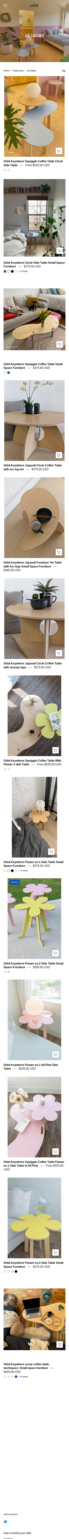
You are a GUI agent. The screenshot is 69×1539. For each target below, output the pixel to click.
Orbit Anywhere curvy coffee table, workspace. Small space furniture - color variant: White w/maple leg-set (12, 1376)
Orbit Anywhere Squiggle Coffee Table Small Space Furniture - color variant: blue (8, 372)
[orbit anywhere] (34, 5)
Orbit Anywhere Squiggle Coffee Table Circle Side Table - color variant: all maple (5, 170)
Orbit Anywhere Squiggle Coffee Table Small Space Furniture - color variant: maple (5, 372)
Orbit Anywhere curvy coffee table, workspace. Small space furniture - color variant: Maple (5, 1376)
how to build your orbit (17, 1533)
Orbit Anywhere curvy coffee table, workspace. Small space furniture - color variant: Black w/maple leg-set (8, 1376)
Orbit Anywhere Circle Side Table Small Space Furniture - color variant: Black (12, 271)
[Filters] (63, 70)
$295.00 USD (41, 967)
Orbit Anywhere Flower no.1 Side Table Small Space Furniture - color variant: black (12, 870)
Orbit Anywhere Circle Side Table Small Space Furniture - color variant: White (8, 271)
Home (7, 70)
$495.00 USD (12, 1371)
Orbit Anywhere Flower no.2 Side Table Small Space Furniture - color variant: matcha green (5, 972)
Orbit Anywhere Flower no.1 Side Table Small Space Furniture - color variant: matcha (16, 870)
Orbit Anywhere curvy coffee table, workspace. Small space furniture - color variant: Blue (16, 1376)
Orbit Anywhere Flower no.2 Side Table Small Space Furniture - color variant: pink (8, 972)
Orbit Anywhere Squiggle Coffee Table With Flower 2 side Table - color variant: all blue (8, 769)
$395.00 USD (12, 570)
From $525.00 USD (37, 165)
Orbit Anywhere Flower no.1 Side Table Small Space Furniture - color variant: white (8, 870)
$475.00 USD (41, 368)
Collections (18, 70)
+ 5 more (23, 271)
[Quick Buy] (59, 151)
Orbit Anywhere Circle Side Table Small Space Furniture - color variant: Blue (5, 271)
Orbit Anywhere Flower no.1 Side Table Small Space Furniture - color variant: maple (5, 870)
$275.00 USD (32, 266)
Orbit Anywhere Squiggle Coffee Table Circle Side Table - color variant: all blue (8, 170)
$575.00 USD (40, 469)
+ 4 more (23, 871)
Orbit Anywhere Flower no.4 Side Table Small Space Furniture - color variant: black (16, 1271)
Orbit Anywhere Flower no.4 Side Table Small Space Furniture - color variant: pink (12, 1271)
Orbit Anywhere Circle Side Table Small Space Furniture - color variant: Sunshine (16, 271)
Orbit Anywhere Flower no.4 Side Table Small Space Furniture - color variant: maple (8, 1271)
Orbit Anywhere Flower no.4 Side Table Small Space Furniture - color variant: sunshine (5, 1271)
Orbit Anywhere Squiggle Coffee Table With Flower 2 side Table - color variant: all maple (5, 769)
